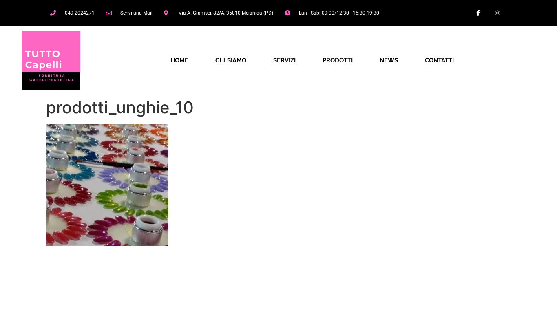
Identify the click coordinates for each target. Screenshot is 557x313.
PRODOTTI (338, 60)
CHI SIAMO (230, 60)
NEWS (389, 60)
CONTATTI (439, 60)
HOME (179, 60)
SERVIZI (284, 60)
